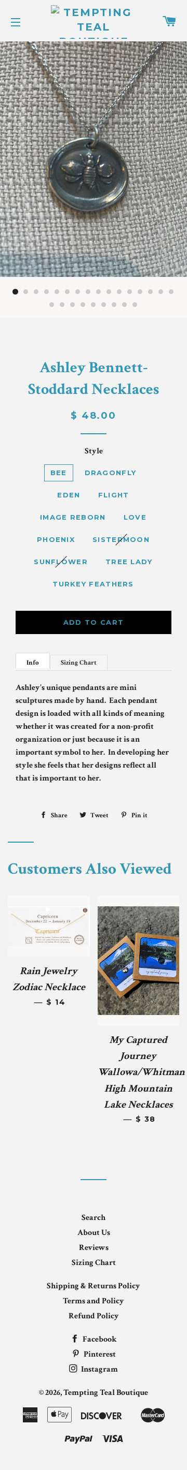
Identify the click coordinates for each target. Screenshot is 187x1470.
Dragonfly (111, 472)
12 (130, 292)
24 (124, 305)
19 (73, 305)
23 (114, 305)
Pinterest (99, 1354)
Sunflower (61, 561)
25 (135, 305)
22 (104, 305)
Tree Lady (129, 561)
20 (83, 305)
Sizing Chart (79, 662)
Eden (68, 495)
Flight (113, 495)
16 (171, 292)
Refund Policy (94, 1316)
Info (32, 662)
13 (140, 292)
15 (161, 292)
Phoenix (56, 539)
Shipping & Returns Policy (93, 1286)
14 (150, 292)
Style (94, 451)
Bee (58, 472)
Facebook (99, 1339)
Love (135, 517)
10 (109, 292)
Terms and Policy (93, 1301)
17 (52, 305)
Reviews (94, 1247)
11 (119, 292)
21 (93, 305)
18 (62, 305)
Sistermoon (121, 539)
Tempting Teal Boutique (105, 1392)
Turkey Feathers (93, 584)
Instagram (98, 1369)
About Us (93, 1232)
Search (93, 1217)
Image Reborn (73, 517)
